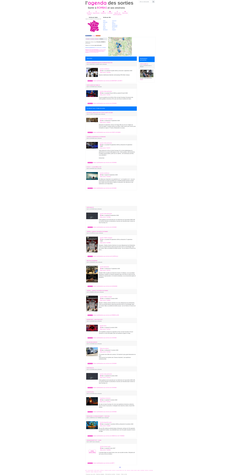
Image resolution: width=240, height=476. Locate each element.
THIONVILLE (146, 470)
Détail (141, 79)
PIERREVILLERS (96, 471)
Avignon (114, 29)
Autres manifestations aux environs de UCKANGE (105, 103)
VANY (125, 470)
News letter (125, 13)
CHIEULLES (128, 470)
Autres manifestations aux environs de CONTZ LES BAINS (106, 132)
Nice (113, 22)
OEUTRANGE (142, 470)
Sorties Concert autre (105, 446)
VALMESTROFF (88, 471)
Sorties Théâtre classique (106, 237)
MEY (123, 470)
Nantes (113, 23)
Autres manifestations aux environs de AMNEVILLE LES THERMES (108, 435)
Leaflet (131, 55)
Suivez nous (88, 35)
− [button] (109, 40)
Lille (104, 25)
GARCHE (138, 470)
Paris (104, 20)
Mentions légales (100, 474)
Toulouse (114, 20)
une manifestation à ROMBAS (95, 47)
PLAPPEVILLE (102, 470)
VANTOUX (113, 470)
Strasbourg (114, 25)
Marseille (105, 22)
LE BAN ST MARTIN (90, 470)
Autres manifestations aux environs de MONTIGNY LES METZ (107, 80)
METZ (86, 470)
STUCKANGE (151, 470)
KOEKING (132, 470)
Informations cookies (110, 474)
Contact (118, 474)
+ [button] (109, 39)
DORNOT (100, 471)
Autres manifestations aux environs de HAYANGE (104, 188)
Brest (104, 26)
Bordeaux (105, 29)
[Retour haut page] (120, 467)
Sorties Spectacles (104, 266)
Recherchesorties (89, 13)
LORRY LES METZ (96, 470)
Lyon (104, 23)
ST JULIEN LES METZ (119, 470)
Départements (96, 13)
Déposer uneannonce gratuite (117, 13)
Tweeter (94, 35)
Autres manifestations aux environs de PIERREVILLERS (106, 315)
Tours (113, 28)
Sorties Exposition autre (106, 422)
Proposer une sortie (90, 474)
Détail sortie (90, 80)
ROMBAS (92, 471)
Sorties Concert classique (106, 118)
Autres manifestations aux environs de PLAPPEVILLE (105, 256)
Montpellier (114, 26)
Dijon (104, 28)
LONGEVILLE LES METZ (108, 470)
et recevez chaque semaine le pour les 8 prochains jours (95, 51)
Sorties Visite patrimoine (106, 91)
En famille (110, 13)
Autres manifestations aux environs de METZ (103, 463)
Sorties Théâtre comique (106, 296)
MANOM (135, 470)
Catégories (103, 13)
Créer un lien (124, 474)
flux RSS (98, 35)
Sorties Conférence (104, 69)
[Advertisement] (138, 25)
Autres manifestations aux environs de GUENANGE (105, 286)
